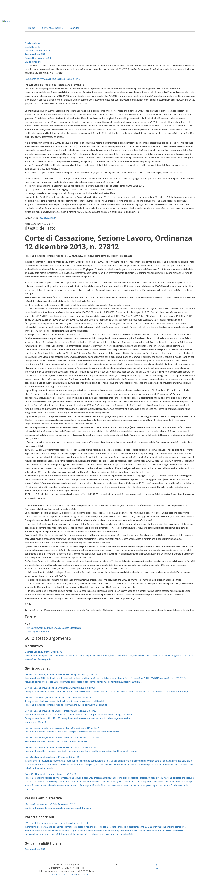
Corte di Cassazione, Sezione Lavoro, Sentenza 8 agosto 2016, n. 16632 (61, 674)
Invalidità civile (32, 46)
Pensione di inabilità (35, 54)
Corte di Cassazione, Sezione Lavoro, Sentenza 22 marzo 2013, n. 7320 (60, 710)
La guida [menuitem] (74, 28)
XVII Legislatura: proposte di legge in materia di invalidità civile (57, 822)
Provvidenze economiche (37, 50)
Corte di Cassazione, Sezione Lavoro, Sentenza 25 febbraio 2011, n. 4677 (62, 727)
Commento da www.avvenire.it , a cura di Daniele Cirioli (53, 78)
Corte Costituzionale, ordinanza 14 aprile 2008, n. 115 (52, 756)
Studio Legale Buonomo (37, 631)
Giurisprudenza (32, 43)
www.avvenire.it (47, 217)
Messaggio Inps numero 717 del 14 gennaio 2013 (50, 804)
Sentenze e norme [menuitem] (52, 28)
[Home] (6, 21)
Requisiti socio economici (38, 57)
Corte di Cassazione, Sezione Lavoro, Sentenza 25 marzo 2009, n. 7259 (60, 747)
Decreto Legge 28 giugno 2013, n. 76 (43, 651)
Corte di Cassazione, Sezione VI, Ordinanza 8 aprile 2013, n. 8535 (58, 697)
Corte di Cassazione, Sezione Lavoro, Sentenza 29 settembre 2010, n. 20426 (63, 737)
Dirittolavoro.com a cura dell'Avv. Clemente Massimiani (53, 627)
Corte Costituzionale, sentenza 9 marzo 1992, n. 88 (50, 773)
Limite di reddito (33, 61)
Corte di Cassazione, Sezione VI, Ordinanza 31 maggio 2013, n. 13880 (60, 687)
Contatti (83, 874)
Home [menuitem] (31, 28)
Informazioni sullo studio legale (61, 874)
